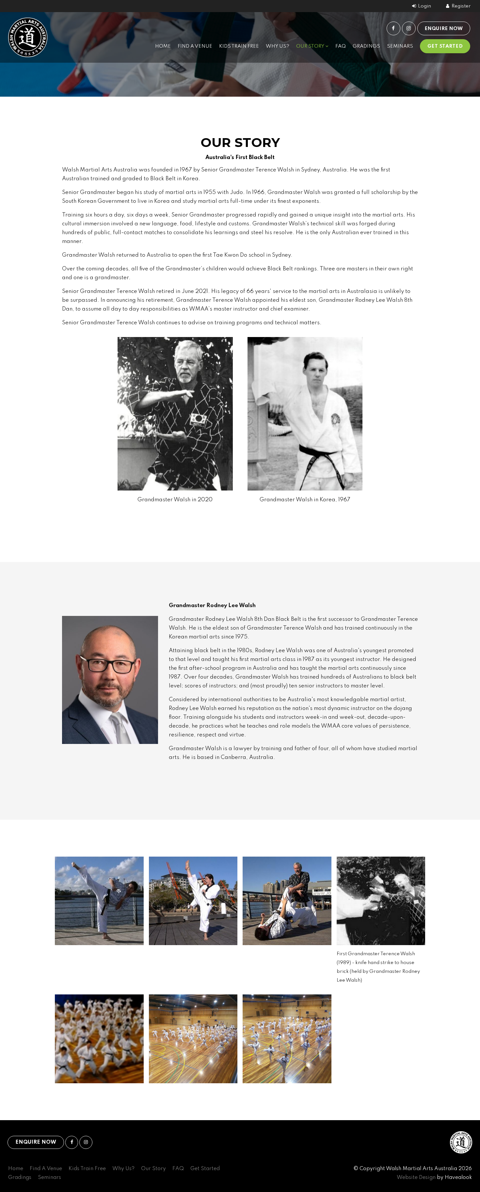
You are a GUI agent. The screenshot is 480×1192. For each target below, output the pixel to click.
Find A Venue (195, 46)
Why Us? (277, 46)
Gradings (366, 46)
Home (163, 46)
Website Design (416, 1177)
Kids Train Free (239, 46)
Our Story (310, 46)
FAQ (340, 46)
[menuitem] (15, 1169)
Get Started (445, 46)
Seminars (400, 46)
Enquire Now (443, 28)
